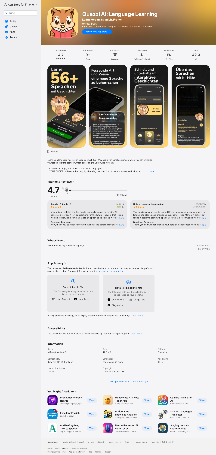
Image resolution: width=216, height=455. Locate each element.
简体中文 (100, 442)
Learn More (137, 315)
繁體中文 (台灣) (168, 442)
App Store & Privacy (77, 452)
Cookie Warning (95, 452)
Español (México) (69, 442)
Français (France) (114, 442)
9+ (159, 362)
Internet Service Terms (56, 452)
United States (52, 442)
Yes (49, 371)
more (151, 171)
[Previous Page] (44, 106)
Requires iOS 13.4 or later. (60, 362)
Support (108, 452)
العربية (81, 442)
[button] (20, 21)
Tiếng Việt (155, 442)
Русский (90, 442)
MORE (121, 218)
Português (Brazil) (140, 442)
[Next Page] (213, 106)
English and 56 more (113, 362)
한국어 (127, 442)
